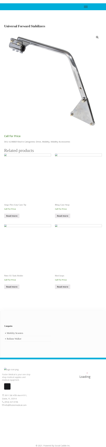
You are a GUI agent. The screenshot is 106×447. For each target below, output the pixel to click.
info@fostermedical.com (15, 405)
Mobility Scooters (15, 333)
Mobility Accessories (60, 141)
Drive (38, 141)
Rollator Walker (14, 338)
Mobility (46, 141)
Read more (11, 215)
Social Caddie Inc (62, 445)
